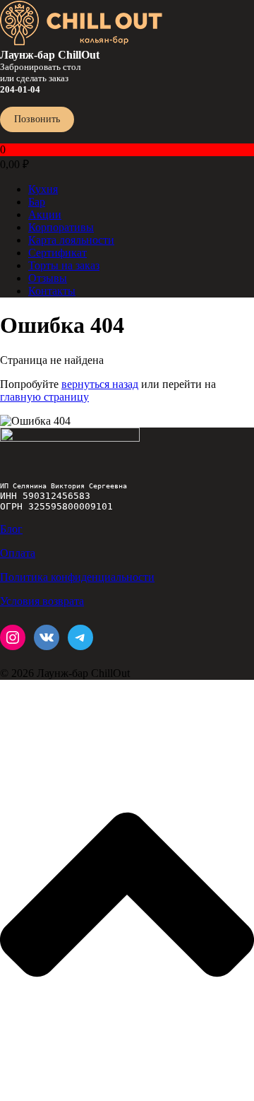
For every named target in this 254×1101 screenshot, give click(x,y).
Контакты (51, 291)
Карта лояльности (71, 240)
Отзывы (47, 278)
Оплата (17, 553)
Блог (11, 529)
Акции (44, 214)
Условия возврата (42, 601)
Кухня (43, 189)
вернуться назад (99, 384)
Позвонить (37, 119)
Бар (36, 202)
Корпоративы (61, 227)
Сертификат (57, 253)
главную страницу (44, 397)
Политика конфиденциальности (77, 577)
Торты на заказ (63, 265)
